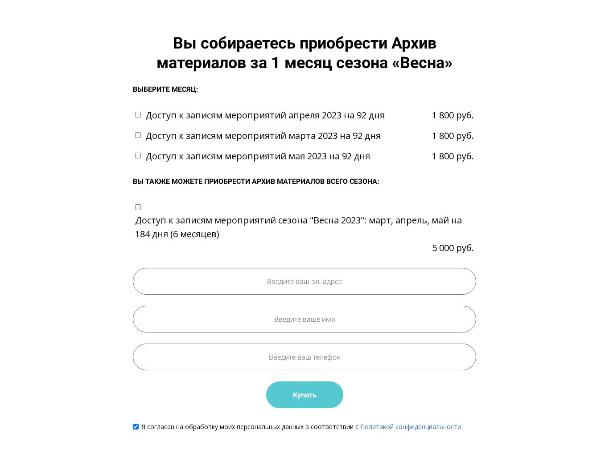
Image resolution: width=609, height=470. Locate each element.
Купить (305, 395)
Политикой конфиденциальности (410, 426)
